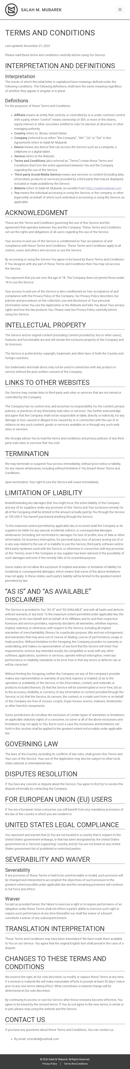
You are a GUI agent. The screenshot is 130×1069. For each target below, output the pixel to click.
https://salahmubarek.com (103, 188)
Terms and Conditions (76, 1063)
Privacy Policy (49, 1063)
